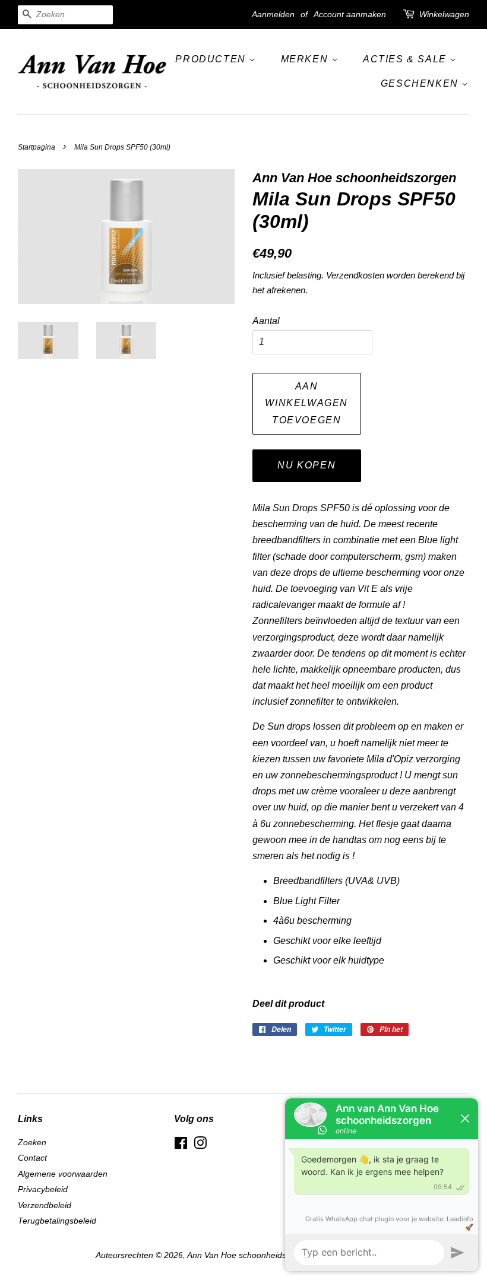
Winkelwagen (444, 14)
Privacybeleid (43, 1189)
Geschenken (421, 83)
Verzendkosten (355, 275)
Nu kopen (306, 465)
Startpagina (36, 147)
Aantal (266, 321)
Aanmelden (273, 14)
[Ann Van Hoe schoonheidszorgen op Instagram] (200, 1145)
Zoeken (32, 1142)
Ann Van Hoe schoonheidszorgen (249, 1255)
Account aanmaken (350, 14)
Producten (212, 59)
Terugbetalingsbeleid (57, 1220)
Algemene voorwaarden (62, 1174)
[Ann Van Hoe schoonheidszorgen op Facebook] (181, 1145)
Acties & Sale (406, 59)
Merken (306, 59)
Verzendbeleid (44, 1205)
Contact (32, 1158)
